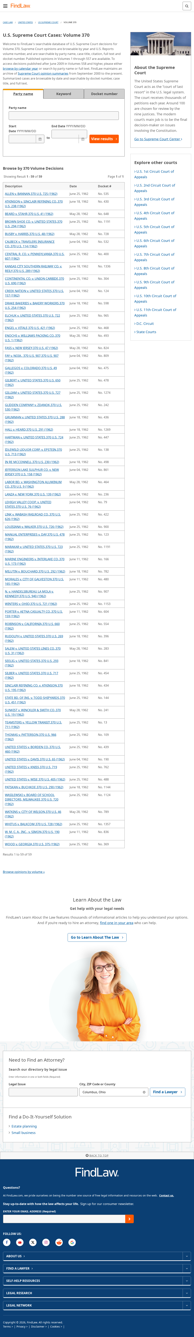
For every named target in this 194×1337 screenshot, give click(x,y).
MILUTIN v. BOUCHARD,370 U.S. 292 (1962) (35, 571)
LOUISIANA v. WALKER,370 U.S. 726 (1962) (34, 527)
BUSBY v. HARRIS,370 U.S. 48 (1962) (29, 234)
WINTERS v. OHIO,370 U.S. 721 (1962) (31, 604)
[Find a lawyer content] (187, 1268)
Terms (7, 1326)
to (48, 138)
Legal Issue (17, 1084)
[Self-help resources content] (187, 1281)
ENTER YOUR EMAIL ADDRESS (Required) (29, 1211)
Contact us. (166, 1195)
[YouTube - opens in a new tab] (19, 1242)
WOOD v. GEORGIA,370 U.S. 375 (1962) (32, 844)
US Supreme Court (48, 22)
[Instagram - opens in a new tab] (46, 1242)
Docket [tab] (104, 93)
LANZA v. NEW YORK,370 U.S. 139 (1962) (33, 494)
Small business (24, 1132)
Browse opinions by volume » (24, 872)
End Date (68, 126)
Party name (17, 108)
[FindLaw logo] (22, 5)
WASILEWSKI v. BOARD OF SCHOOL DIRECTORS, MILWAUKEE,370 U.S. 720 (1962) (31, 799)
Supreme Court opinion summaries (43, 73)
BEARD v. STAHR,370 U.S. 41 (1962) (29, 214)
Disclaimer (38, 1326)
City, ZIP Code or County (97, 1084)
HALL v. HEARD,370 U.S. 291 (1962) (29, 429)
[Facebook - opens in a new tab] (6, 1242)
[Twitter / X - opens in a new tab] (33, 1242)
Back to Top (99, 1155)
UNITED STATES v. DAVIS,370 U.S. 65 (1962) (35, 759)
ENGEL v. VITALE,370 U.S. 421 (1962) (30, 328)
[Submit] (129, 1219)
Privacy (20, 1326)
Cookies (55, 1326)
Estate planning (24, 1126)
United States (25, 22)
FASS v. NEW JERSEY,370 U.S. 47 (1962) (31, 348)
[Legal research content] (187, 1293)
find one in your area (116, 923)
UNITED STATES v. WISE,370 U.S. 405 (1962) (35, 779)
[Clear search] (144, 1092)
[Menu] (5, 6)
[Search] (187, 6)
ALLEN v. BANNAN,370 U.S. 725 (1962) (31, 194)
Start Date (22, 128)
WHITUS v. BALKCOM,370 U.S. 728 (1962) (33, 824)
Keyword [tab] (63, 93)
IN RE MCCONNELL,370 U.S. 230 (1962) (32, 462)
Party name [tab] (23, 93)
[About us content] (187, 1256)
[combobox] (43, 1092)
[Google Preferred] (72, 1242)
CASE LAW (8, 22)
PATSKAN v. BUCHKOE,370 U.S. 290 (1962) (34, 787)
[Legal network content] (187, 1305)
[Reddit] (59, 1242)
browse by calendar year (20, 68)
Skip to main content (97, 4)
